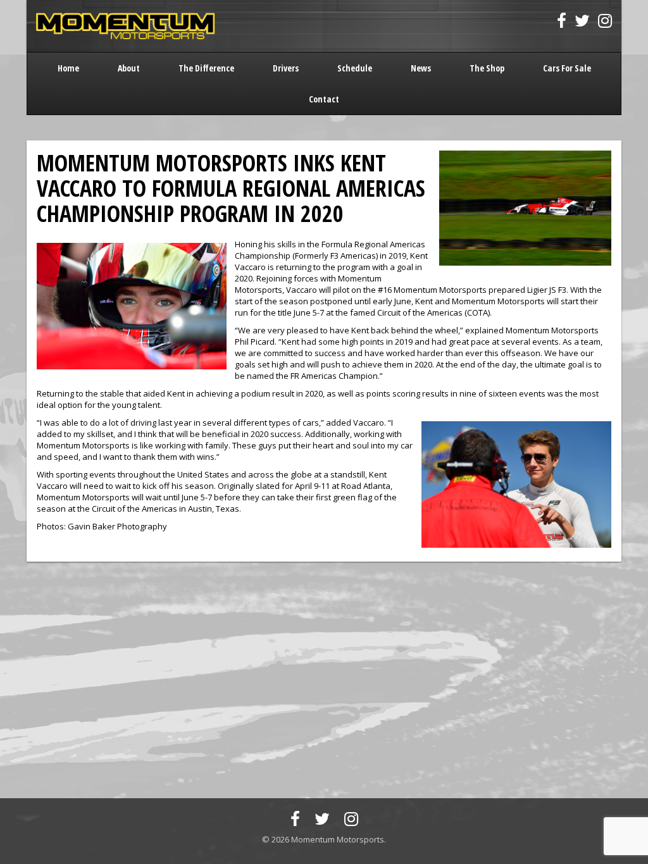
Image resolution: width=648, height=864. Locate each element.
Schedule (354, 68)
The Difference (206, 68)
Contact (324, 99)
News (421, 68)
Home (68, 68)
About (129, 68)
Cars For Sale (567, 68)
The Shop (487, 68)
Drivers (286, 68)
